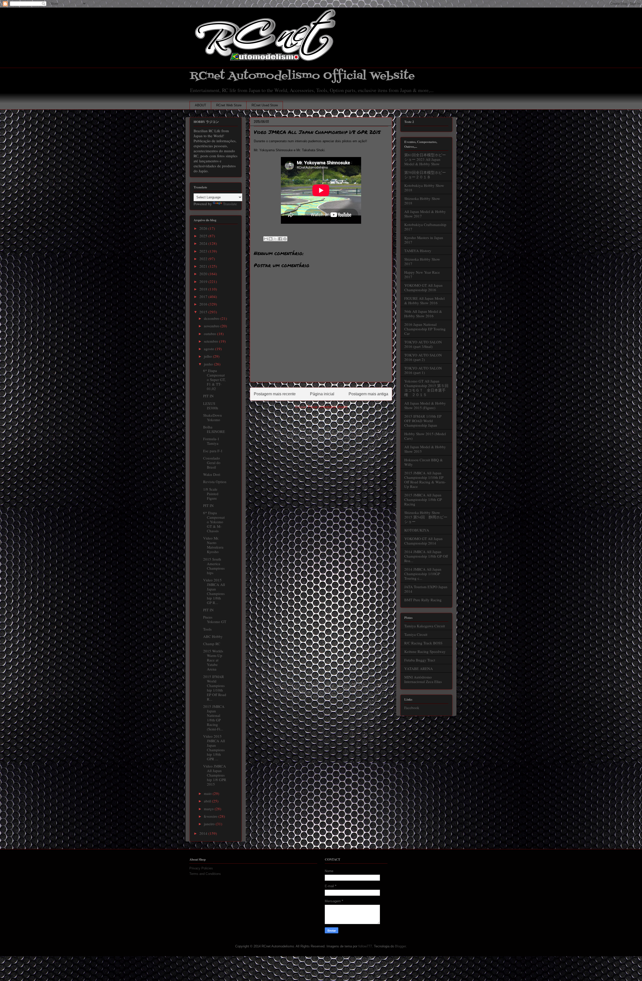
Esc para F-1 (213, 450)
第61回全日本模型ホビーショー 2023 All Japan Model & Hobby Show (425, 159)
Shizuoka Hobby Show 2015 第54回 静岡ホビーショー (425, 517)
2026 (203, 228)
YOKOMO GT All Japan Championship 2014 (423, 541)
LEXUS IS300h (210, 405)
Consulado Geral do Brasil (211, 463)
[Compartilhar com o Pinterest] (284, 238)
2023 (203, 251)
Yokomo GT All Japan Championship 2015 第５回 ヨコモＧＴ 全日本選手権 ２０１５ (428, 388)
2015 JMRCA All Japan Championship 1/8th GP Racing (423, 499)
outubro (210, 333)
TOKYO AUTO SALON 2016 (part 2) (423, 357)
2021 (203, 266)
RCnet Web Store (229, 105)
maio (208, 793)
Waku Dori (211, 474)
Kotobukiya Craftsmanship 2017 (425, 227)
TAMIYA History (417, 250)
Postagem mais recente (275, 394)
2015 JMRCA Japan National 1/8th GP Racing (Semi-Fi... (213, 717)
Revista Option (214, 481)
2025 (203, 235)
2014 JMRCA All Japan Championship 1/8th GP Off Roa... (426, 556)
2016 (203, 304)
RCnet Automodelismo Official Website (302, 76)
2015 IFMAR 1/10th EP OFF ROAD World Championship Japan (422, 421)
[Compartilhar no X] (275, 238)
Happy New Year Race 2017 (422, 274)
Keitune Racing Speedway (425, 651)
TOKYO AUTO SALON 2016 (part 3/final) (423, 344)
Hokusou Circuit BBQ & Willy (423, 462)
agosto (209, 348)
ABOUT (200, 105)
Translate (230, 203)
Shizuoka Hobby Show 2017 (422, 261)
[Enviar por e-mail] (265, 238)
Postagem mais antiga (368, 394)
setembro (211, 341)
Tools (207, 629)
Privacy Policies (201, 868)
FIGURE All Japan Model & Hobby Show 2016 (424, 300)
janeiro (210, 823)
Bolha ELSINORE (214, 429)
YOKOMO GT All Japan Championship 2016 (423, 287)
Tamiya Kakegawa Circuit (424, 625)
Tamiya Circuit (415, 634)
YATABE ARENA (418, 668)
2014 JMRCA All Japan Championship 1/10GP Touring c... (422, 574)
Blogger (400, 946)
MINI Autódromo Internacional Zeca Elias (423, 679)
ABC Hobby (213, 636)
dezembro (212, 318)
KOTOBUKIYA (416, 530)
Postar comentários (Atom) (327, 407)
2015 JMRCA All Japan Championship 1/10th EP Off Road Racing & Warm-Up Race (425, 479)
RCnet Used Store (265, 105)
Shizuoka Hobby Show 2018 (422, 200)
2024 (203, 243)
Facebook (411, 707)
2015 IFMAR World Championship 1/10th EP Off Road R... (214, 688)
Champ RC (211, 643)
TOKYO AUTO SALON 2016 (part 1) (423, 370)
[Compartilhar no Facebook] (280, 238)
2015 (203, 311)
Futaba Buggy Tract (419, 659)
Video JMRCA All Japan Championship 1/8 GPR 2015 (214, 775)
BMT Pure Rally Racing (423, 599)
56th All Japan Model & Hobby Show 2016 (423, 313)
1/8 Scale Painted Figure (210, 494)
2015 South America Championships (214, 566)
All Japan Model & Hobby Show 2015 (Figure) (425, 405)
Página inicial (322, 394)
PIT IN (208, 395)
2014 (203, 833)
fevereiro (211, 816)
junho (209, 363)
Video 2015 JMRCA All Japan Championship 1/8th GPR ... (214, 747)
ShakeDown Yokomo (212, 417)
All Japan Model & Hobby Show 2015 (425, 449)
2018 (203, 288)
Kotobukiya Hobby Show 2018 (424, 187)
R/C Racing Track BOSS (423, 642)
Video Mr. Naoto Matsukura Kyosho (213, 545)
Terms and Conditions (205, 874)
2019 (203, 281)
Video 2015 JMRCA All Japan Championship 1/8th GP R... (214, 591)
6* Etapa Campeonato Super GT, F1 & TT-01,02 (214, 379)
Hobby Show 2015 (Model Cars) (425, 436)
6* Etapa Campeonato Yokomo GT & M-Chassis (214, 521)
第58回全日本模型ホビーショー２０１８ (425, 174)
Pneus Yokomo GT (214, 619)
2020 (203, 273)
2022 (203, 258)
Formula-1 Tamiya (211, 441)
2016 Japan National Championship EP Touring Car (425, 329)
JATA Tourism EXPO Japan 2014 (425, 589)
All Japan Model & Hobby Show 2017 (425, 213)
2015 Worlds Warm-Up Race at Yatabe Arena (213, 659)
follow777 (365, 946)
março (209, 808)
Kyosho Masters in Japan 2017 (423, 240)
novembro (212, 325)
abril (208, 800)
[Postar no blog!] (270, 238)
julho (208, 356)
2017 (203, 296)
